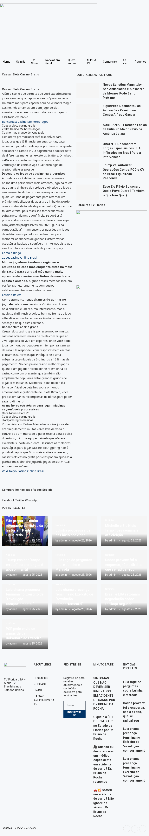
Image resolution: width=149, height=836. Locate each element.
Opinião (20, 61)
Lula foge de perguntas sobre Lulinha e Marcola (73, 564)
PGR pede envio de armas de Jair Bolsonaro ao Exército (24, 633)
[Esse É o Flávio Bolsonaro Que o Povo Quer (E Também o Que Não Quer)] (87, 192)
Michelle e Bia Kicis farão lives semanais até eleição (122, 530)
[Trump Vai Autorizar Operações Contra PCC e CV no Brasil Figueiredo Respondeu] (87, 170)
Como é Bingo (11, 253)
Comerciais (110, 61)
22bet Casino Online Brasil (19, 257)
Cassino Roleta (11, 295)
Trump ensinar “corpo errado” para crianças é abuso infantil (24, 564)
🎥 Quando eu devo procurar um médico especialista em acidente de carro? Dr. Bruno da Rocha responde (103, 764)
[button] (8, 498)
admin (13, 540)
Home (6, 61)
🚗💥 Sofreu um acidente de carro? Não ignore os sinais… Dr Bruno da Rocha (103, 803)
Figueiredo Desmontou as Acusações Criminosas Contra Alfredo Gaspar (122, 110)
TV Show (34, 62)
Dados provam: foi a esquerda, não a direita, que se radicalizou (123, 564)
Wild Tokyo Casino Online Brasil (23, 471)
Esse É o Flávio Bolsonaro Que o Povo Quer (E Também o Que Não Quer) (124, 191)
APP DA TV (91, 62)
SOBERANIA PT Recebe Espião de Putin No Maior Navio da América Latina (125, 129)
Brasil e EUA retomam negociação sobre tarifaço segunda (122, 599)
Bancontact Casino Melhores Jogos (25, 121)
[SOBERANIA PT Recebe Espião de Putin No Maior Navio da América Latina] (87, 130)
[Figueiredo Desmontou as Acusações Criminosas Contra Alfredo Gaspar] (87, 111)
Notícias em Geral (52, 62)
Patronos (140, 61)
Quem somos (72, 62)
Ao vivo (125, 62)
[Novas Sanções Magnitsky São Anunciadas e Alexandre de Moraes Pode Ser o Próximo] (87, 90)
